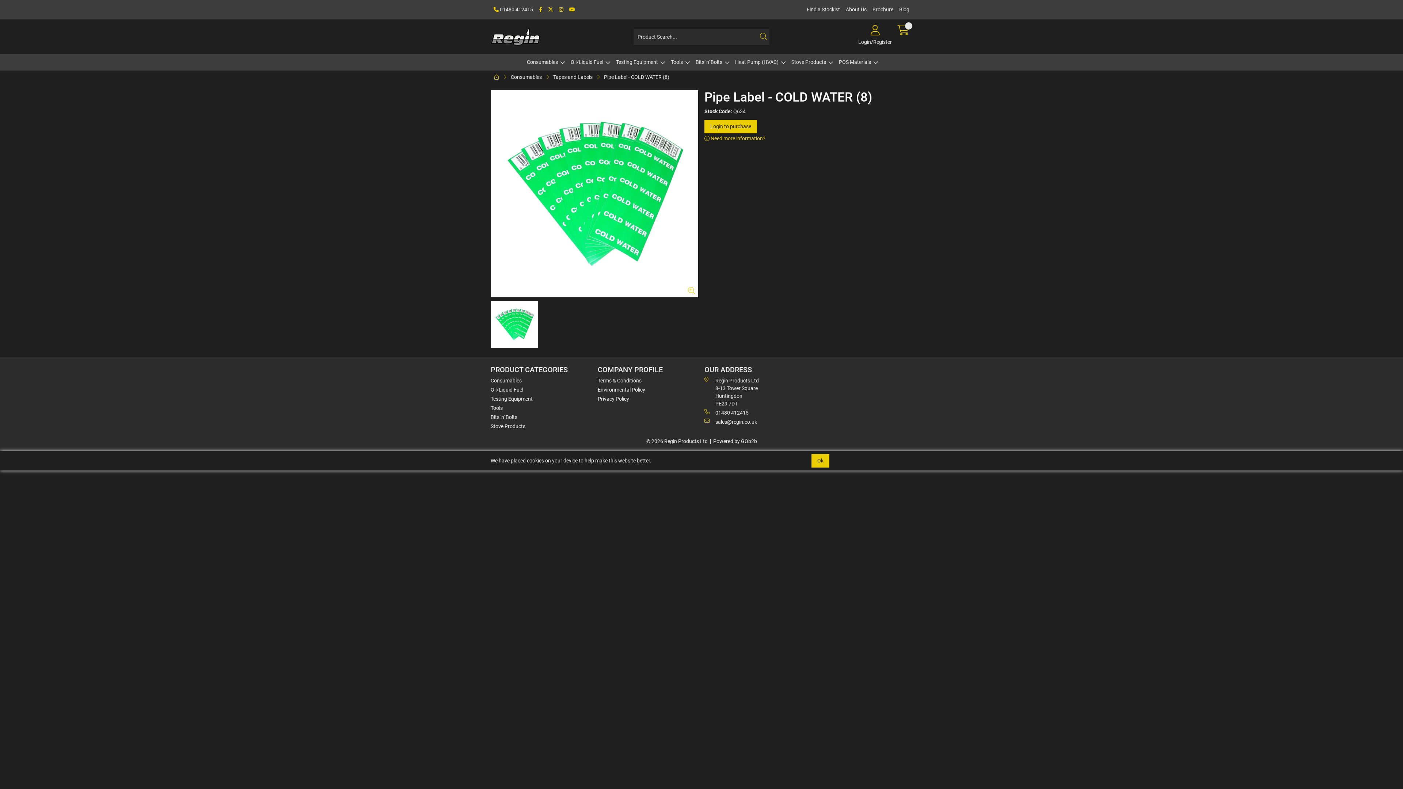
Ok (820, 461)
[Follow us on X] (550, 9)
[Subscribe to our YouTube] (572, 9)
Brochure (882, 9)
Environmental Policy (621, 390)
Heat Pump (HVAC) (757, 62)
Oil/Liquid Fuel (587, 62)
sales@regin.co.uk (736, 422)
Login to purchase (730, 126)
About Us (856, 9)
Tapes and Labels (573, 77)
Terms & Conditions (620, 381)
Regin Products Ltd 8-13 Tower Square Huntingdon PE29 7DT (737, 392)
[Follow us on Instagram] (561, 9)
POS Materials (855, 62)
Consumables (542, 62)
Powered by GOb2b (735, 441)
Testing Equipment (637, 62)
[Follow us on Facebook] (540, 9)
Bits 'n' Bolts (709, 62)
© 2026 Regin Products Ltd (677, 441)
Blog (904, 9)
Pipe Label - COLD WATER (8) (636, 77)
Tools (677, 62)
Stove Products (808, 62)
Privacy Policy (613, 399)
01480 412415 (516, 9)
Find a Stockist (823, 9)
